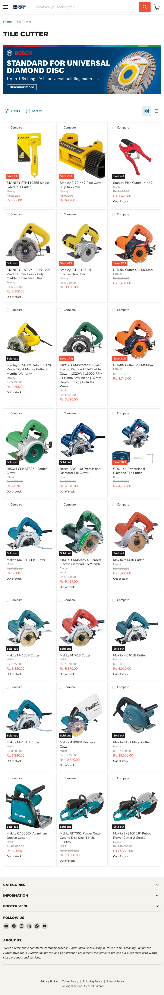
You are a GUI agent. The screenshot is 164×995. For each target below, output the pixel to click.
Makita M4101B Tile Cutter (26, 560)
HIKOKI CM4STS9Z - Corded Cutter (27, 471)
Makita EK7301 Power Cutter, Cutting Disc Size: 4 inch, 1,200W (81, 837)
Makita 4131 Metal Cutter (131, 742)
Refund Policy (115, 981)
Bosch (63, 477)
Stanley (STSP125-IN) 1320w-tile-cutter (76, 272)
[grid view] (146, 111)
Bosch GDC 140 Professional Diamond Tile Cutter (80, 471)
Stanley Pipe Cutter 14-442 (133, 183)
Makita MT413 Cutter (75, 655)
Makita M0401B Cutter (129, 655)
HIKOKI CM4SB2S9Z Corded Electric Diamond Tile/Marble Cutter (80, 564)
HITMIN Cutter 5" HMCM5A (133, 365)
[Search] (145, 7)
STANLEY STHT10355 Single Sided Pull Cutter (28, 185)
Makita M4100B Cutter (23, 655)
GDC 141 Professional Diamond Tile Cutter (129, 471)
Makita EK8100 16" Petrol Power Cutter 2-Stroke (132, 835)
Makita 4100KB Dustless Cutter (77, 744)
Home (7, 22)
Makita (10, 564)
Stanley (11, 191)
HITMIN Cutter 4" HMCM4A (133, 270)
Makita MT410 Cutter (128, 560)
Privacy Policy (49, 981)
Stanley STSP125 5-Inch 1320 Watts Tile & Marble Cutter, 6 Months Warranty (29, 369)
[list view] (156, 111)
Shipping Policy (92, 981)
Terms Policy (70, 981)
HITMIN (117, 274)
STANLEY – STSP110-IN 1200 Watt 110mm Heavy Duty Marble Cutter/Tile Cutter (29, 274)
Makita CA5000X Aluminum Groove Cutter (27, 835)
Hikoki (63, 390)
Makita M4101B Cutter (23, 742)
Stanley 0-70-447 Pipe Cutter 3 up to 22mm (81, 185)
